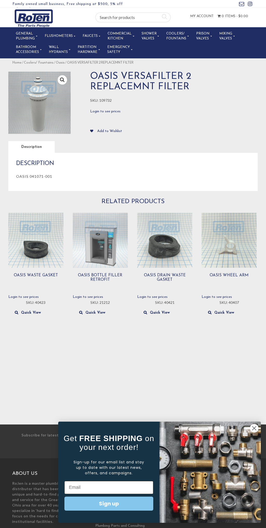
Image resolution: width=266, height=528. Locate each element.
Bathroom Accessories (27, 49)
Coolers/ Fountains (176, 36)
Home (17, 62)
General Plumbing (25, 36)
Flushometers (59, 36)
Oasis (60, 62)
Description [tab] (31, 147)
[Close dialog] (254, 428)
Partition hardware (87, 49)
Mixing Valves (225, 36)
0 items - (234, 16)
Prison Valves (202, 36)
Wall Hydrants (58, 49)
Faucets (90, 36)
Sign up (109, 503)
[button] (62, 80)
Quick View (31, 313)
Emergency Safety (118, 49)
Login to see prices (105, 111)
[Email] (241, 5)
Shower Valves (149, 36)
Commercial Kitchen (120, 36)
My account (202, 16)
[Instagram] (250, 5)
